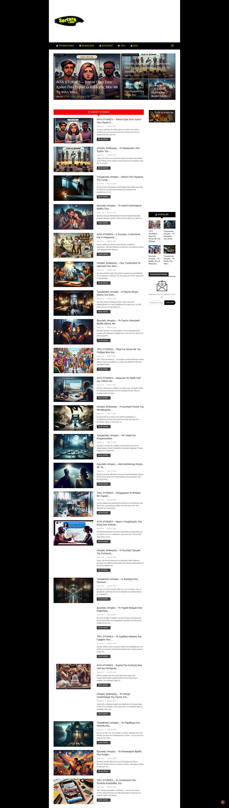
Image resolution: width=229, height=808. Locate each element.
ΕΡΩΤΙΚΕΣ (107, 46)
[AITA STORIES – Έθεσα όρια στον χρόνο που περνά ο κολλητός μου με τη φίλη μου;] (87, 76)
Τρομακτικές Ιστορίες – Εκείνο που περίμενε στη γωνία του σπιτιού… (134, 91)
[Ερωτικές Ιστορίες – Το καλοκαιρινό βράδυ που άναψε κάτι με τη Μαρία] (73, 762)
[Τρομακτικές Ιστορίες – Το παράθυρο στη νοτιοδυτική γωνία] (73, 734)
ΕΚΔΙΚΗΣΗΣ (88, 46)
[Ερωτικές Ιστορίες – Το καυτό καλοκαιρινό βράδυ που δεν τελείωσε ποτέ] (73, 217)
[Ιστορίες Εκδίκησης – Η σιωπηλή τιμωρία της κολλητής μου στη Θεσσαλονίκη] (73, 561)
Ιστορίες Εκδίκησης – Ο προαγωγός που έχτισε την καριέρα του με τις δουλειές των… (147, 67)
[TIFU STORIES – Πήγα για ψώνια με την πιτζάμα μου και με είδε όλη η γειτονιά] (73, 360)
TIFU (123, 46)
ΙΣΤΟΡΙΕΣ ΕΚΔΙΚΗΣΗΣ (130, 55)
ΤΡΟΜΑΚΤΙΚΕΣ (66, 46)
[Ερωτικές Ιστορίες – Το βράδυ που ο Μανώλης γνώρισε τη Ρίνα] (154, 249)
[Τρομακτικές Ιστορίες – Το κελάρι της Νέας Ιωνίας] (170, 249)
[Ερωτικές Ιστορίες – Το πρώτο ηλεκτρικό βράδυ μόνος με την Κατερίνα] (73, 331)
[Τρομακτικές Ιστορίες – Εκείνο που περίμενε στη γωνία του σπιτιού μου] (135, 89)
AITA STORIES (59, 55)
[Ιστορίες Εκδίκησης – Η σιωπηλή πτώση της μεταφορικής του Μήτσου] (73, 418)
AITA (135, 46)
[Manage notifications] (223, 802)
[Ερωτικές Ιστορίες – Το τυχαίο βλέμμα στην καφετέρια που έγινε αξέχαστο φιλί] (73, 619)
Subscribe (170, 303)
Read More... (103, 139)
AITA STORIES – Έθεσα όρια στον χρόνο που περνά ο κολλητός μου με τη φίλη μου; (87, 87)
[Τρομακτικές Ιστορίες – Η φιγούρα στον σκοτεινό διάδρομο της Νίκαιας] (73, 590)
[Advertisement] (135, 21)
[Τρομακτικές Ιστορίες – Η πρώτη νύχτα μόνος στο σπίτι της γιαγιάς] (73, 303)
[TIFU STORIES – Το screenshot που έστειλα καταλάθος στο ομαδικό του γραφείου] (73, 791)
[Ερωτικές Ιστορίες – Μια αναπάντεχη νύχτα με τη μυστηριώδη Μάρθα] (73, 475)
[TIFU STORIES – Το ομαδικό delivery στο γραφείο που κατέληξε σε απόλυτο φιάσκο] (73, 648)
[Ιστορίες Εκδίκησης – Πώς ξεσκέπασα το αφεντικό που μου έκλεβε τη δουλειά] (73, 274)
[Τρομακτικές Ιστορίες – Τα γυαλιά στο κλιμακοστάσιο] (73, 446)
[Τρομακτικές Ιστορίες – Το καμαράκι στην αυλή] (170, 224)
